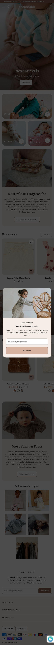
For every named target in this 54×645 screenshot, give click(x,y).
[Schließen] (47, 291)
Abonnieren (27, 350)
